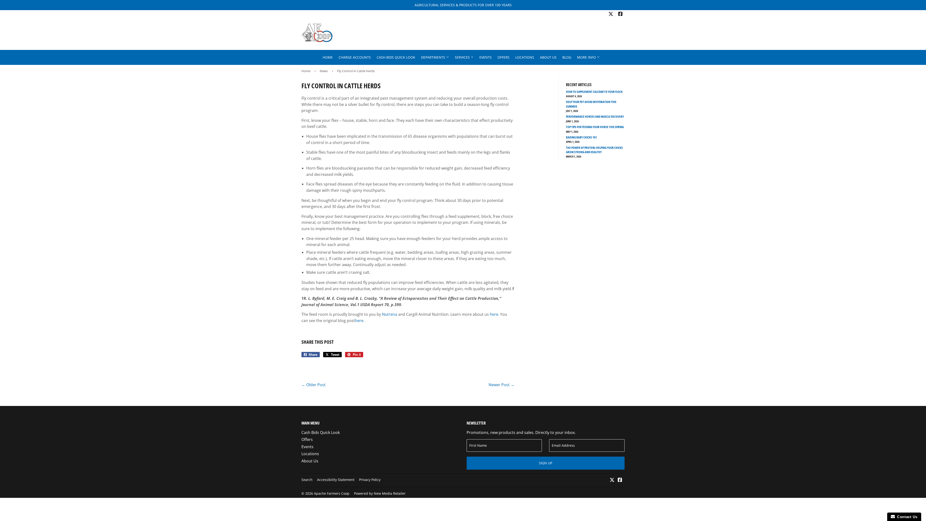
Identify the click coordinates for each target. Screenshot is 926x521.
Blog (566, 57)
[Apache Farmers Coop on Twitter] (610, 14)
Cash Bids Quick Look (396, 57)
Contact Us (906, 517)
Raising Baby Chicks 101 (581, 137)
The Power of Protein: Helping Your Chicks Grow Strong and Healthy (594, 149)
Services (463, 57)
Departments (433, 57)
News (324, 71)
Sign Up (545, 463)
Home (328, 57)
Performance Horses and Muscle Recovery (595, 116)
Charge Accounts (355, 57)
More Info (587, 57)
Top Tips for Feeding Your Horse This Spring (595, 127)
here (494, 314)
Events (485, 57)
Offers (503, 57)
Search (307, 479)
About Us (548, 57)
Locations (524, 57)
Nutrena (389, 314)
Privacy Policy (370, 479)
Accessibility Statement (335, 479)
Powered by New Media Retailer (380, 493)
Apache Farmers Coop (331, 493)
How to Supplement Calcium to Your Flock (594, 91)
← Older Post (313, 384)
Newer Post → (501, 384)
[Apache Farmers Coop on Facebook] (620, 14)
